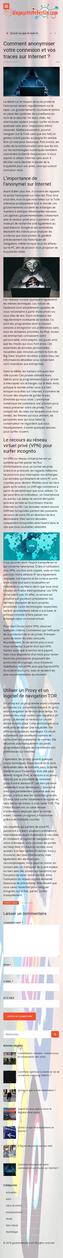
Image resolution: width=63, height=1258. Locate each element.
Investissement (14, 1212)
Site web (8, 997)
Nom (7, 964)
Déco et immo (14, 1205)
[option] (33, 33)
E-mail (8, 981)
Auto (8, 1199)
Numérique (27, 902)
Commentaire (13, 922)
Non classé (12, 1225)
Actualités (11, 1192)
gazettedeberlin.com (23, 1242)
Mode (9, 1218)
